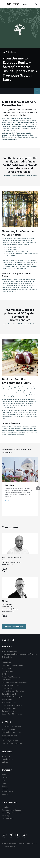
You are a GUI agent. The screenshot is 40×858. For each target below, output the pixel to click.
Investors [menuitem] (5, 775)
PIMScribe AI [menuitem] (6, 680)
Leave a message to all (14, 626)
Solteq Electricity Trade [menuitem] (10, 694)
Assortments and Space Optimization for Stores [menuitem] (19, 654)
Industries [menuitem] (7, 751)
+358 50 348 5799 (8, 611)
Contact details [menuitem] (9, 802)
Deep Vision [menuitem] (6, 663)
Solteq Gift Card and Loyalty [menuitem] (12, 697)
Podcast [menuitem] (5, 789)
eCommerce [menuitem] (6, 668)
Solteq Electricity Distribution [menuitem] (13, 691)
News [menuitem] (4, 783)
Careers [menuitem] (5, 777)
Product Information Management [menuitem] (14, 683)
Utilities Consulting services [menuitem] (12, 744)
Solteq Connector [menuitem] (8, 688)
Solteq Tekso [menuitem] (7, 700)
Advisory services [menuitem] (8, 729)
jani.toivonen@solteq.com (10, 609)
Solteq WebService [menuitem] (9, 711)
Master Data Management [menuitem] (12, 677)
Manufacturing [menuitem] (7, 759)
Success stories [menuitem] (8, 792)
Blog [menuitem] (3, 780)
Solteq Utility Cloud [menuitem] (9, 708)
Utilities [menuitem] (5, 762)
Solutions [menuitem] (7, 646)
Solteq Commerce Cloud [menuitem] (11, 685)
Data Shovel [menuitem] (6, 660)
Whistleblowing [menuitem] (8, 819)
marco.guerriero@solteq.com (11, 562)
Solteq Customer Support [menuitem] (11, 810)
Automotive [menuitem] (6, 756)
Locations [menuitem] (5, 807)
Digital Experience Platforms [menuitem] (12, 666)
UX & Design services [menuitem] (10, 741)
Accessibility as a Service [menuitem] (11, 726)
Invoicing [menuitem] (5, 816)
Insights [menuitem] (5, 795)
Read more (9, 501)
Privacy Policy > (31, 843)
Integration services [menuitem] (9, 735)
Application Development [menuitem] (11, 732)
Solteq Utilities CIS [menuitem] (9, 702)
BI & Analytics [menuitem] (7, 657)
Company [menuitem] (7, 770)
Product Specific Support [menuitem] (11, 813)
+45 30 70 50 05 (7, 564)
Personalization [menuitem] (7, 738)
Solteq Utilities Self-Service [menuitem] (12, 705)
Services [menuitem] (6, 721)
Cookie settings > (8, 846)
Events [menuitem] (4, 786)
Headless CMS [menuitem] (7, 671)
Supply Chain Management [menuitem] (12, 714)
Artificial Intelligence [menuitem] (9, 651)
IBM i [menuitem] (4, 674)
